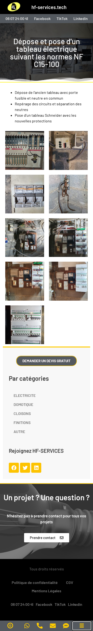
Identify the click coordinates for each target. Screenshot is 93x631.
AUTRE (19, 431)
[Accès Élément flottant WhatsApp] (27, 626)
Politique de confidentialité (35, 582)
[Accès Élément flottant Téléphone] (39, 626)
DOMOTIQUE (23, 404)
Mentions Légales (46, 590)
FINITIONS (22, 422)
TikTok (62, 18)
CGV (69, 582)
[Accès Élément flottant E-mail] (52, 626)
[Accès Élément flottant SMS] (65, 626)
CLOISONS (22, 413)
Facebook (42, 18)
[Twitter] (25, 468)
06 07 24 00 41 (16, 18)
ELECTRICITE (25, 395)
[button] (82, 626)
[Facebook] (14, 468)
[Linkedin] (36, 468)
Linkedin (80, 18)
